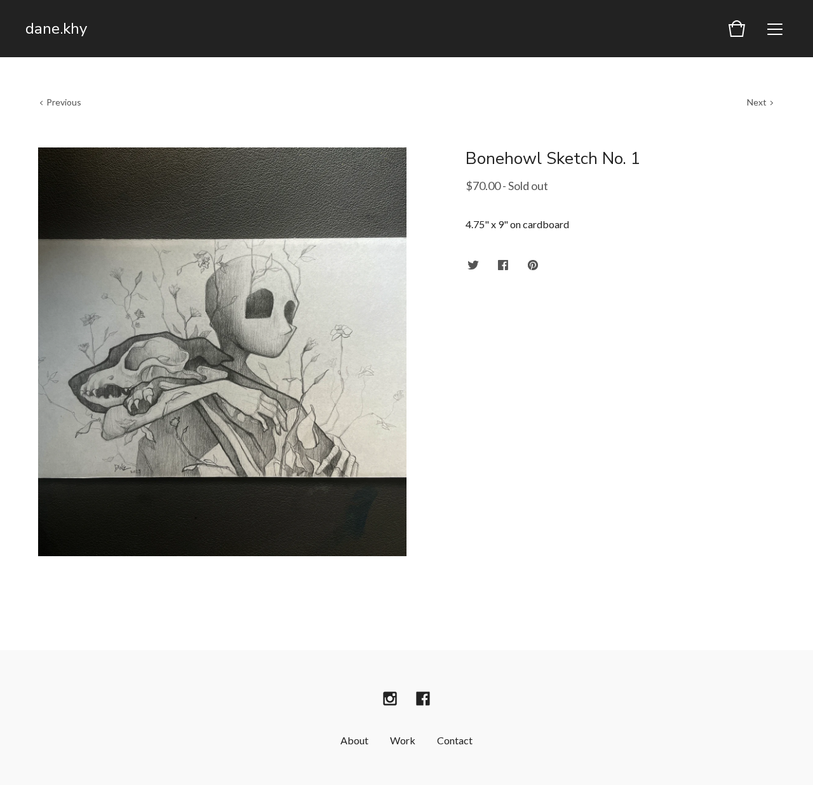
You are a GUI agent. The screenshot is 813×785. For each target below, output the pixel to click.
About (354, 740)
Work (402, 740)
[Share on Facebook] (503, 265)
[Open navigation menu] (775, 28)
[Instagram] (390, 698)
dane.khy (56, 29)
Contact (455, 740)
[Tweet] (473, 265)
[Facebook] (423, 698)
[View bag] (736, 28)
